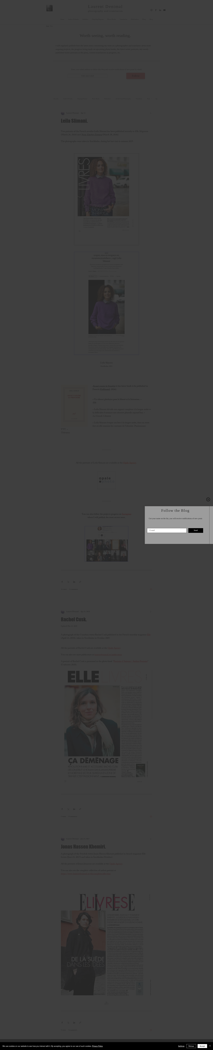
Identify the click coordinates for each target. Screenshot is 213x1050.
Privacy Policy (97, 1046)
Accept (202, 1046)
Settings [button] (181, 1046)
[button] (208, 499)
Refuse (191, 1046)
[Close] (210, 1046)
